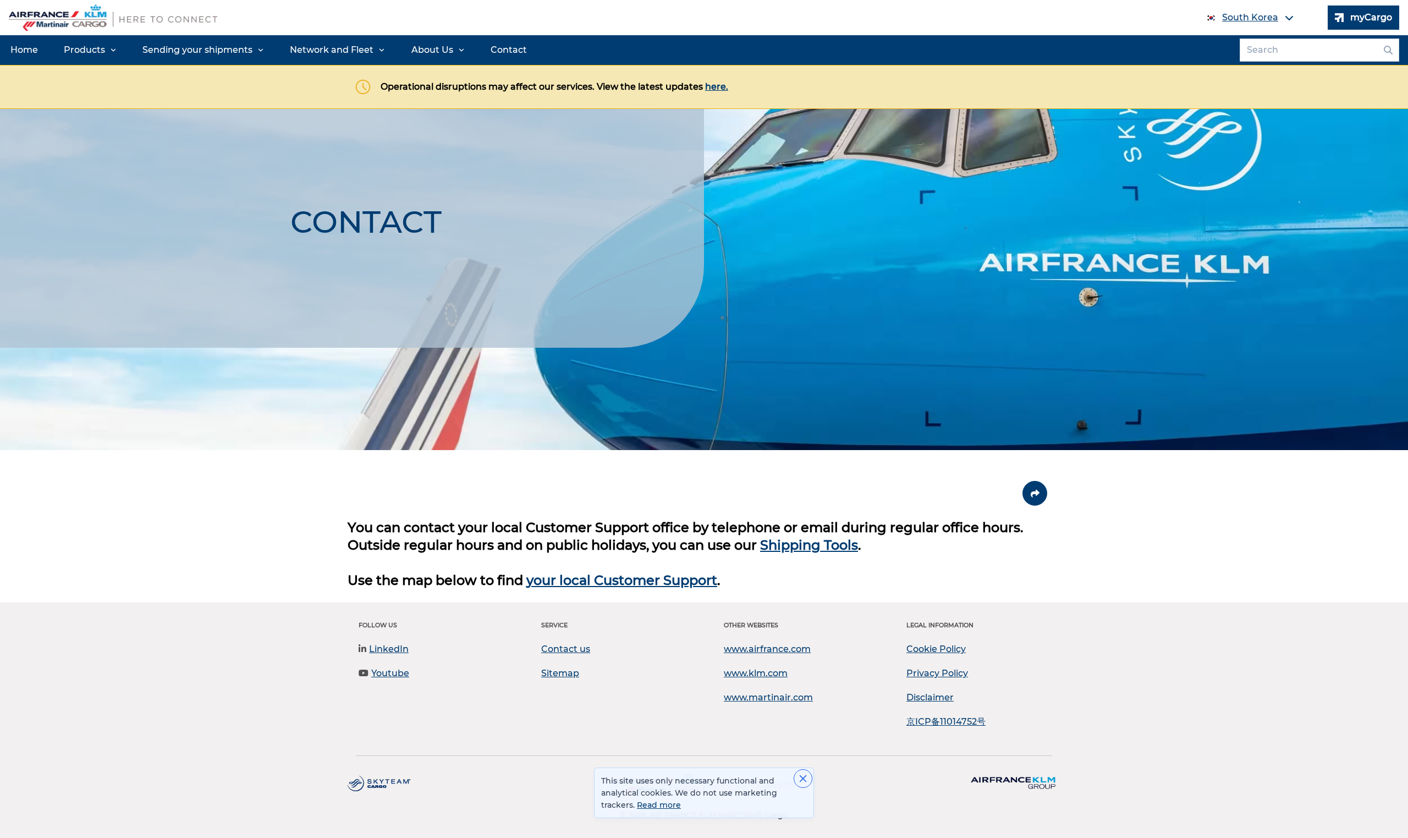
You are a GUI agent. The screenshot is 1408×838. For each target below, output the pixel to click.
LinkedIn (389, 649)
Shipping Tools (809, 545)
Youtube (390, 673)
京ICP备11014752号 (946, 721)
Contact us (565, 649)
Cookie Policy (936, 649)
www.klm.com (756, 673)
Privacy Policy (937, 673)
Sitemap (560, 673)
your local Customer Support (621, 580)
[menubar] (268, 50)
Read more (659, 805)
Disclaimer (930, 697)
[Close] (803, 778)
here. (716, 86)
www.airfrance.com (767, 649)
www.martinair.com (768, 697)
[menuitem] (24, 50)
